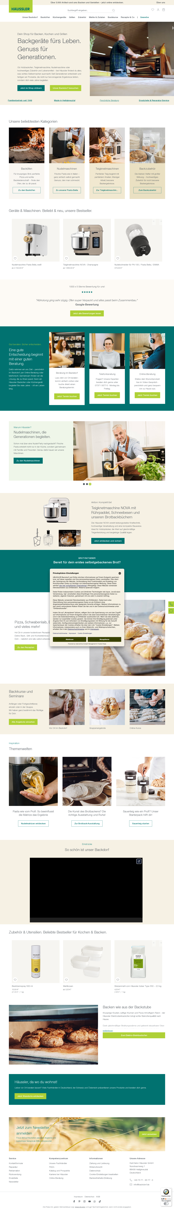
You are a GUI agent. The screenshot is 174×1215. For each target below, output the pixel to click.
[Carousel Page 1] (84, 484)
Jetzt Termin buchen (67, 396)
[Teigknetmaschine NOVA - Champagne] (87, 240)
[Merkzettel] (152, 9)
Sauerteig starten (140, 823)
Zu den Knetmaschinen (27, 460)
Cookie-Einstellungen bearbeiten (103, 1174)
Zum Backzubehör (147, 190)
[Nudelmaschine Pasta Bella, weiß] (36, 240)
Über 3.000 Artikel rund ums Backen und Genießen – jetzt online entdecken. (87, 2)
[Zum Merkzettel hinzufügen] (15, 258)
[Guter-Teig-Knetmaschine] (119, 451)
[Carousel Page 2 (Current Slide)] (87, 484)
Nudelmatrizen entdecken (33, 823)
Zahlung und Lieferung (99, 1163)
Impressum (78, 1196)
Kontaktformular (16, 1163)
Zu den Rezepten (25, 647)
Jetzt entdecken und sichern (108, 540)
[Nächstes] (161, 221)
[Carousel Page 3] (90, 484)
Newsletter (13, 1181)
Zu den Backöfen (26, 190)
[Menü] (170, 1189)
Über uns (160, 2)
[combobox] (89, 10)
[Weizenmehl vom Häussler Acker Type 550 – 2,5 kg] (138, 961)
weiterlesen (108, 1030)
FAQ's (51, 1167)
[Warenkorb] (163, 9)
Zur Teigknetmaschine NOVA (108, 190)
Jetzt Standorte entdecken (30, 1096)
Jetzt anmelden (149, 1134)
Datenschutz (94, 1170)
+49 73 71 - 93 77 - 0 (143, 1180)
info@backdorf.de (141, 1184)
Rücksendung (15, 1174)
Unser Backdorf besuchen (65, 88)
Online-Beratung (56, 1178)
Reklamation (14, 1170)
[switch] (166, 1203)
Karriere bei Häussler (58, 1174)
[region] (87, 246)
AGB (98, 1196)
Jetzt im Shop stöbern (31, 88)
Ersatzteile (13, 1178)
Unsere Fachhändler (58, 1163)
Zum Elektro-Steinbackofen (134, 1035)
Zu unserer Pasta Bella (67, 190)
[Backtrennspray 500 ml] (36, 961)
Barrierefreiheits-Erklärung (100, 1178)
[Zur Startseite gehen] (21, 6)
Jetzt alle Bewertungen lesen (99, 317)
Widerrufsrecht (95, 1167)
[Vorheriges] (154, 221)
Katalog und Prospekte (59, 1170)
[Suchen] (113, 10)
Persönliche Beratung (109, 100)
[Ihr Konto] (158, 9)
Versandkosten (80, 1207)
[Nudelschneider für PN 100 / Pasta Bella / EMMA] (138, 240)
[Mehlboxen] (87, 961)
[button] (162, 638)
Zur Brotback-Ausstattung (87, 823)
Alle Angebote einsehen (23, 721)
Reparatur (13, 1167)
